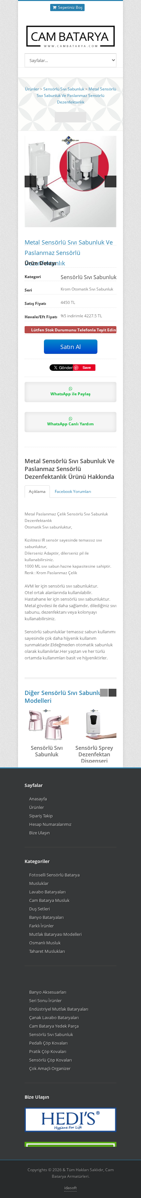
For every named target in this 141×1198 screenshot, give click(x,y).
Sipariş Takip (41, 816)
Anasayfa (38, 799)
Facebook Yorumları (73, 491)
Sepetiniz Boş (70, 7)
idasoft (70, 1187)
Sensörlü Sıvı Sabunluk (63, 89)
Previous (30, 181)
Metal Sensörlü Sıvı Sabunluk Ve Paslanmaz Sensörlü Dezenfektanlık (76, 95)
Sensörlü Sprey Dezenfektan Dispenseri (94, 754)
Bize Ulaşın (39, 833)
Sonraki (60, 117)
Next (110, 181)
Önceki (81, 117)
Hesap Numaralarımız (50, 824)
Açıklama (37, 491)
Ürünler (32, 89)
